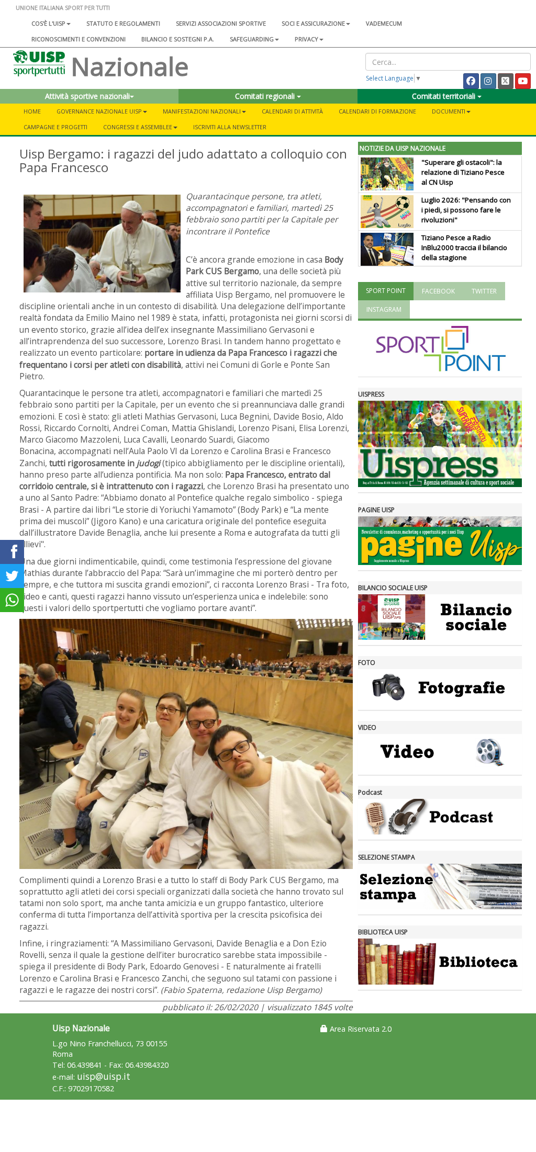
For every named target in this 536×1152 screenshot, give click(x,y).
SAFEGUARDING (252, 39)
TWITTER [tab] (484, 291)
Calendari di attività (292, 111)
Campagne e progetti (55, 127)
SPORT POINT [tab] (386, 290)
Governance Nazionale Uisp (99, 111)
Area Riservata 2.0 (360, 1029)
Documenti (448, 111)
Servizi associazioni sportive (221, 23)
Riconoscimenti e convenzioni (78, 39)
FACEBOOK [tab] (438, 291)
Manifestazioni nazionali (202, 111)
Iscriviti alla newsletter (229, 127)
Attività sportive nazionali (87, 96)
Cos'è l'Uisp (48, 23)
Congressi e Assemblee (137, 127)
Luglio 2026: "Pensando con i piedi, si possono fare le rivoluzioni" (466, 209)
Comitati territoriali (444, 96)
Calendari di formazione (377, 111)
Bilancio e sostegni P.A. (177, 39)
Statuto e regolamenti (123, 23)
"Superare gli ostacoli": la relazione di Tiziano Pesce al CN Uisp (463, 172)
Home (32, 111)
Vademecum (384, 23)
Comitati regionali (266, 96)
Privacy (306, 39)
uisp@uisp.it (103, 1076)
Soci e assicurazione (313, 23)
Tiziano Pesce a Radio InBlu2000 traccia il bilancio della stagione (464, 247)
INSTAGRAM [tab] (383, 309)
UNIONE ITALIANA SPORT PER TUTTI (63, 8)
